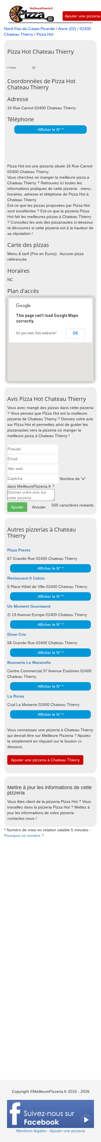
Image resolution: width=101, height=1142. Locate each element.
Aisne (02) (67, 28)
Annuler (39, 507)
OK (75, 333)
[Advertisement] (54, 149)
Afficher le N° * (50, 129)
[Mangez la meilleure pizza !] (31, 11)
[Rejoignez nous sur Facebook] (50, 1113)
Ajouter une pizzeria (82, 16)
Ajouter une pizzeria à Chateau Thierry (45, 760)
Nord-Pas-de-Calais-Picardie (29, 28)
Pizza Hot (44, 34)
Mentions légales (31, 1131)
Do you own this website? (36, 333)
